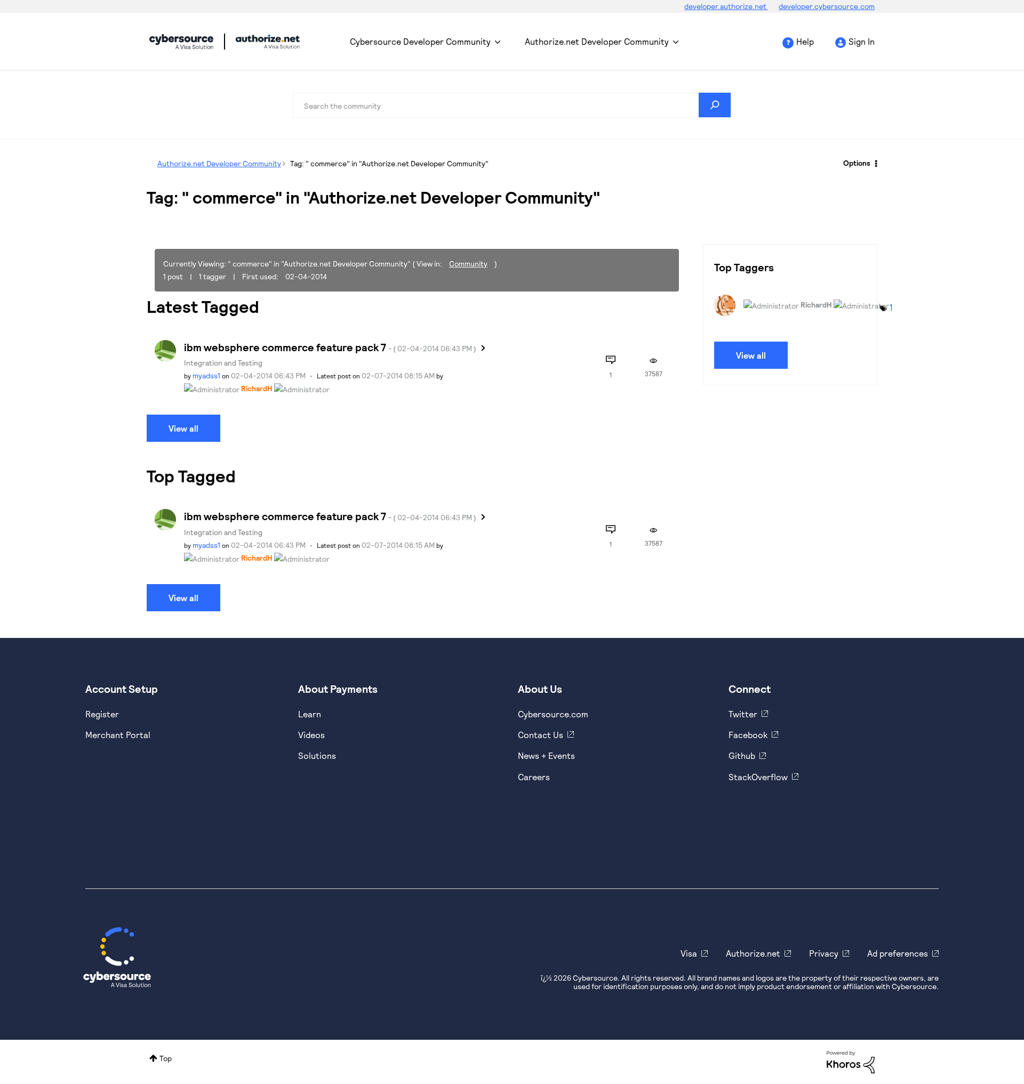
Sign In (862, 41)
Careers (534, 777)
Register (102, 714)
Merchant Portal (117, 735)
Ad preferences (897, 953)
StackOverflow (758, 777)
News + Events (546, 755)
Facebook (748, 735)
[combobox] (512, 105)
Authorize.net (753, 953)
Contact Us (540, 735)
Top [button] (165, 1058)
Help (805, 41)
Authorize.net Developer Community (597, 41)
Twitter (743, 714)
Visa (689, 953)
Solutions (317, 755)
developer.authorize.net (726, 6)
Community (468, 263)
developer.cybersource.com (827, 6)
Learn (309, 714)
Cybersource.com (553, 714)
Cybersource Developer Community (181, 41)
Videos (311, 735)
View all (183, 428)
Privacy (823, 953)
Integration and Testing (223, 362)
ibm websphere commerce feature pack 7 (330, 347)
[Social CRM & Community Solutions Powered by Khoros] (851, 1060)
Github (742, 755)
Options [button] (856, 162)
